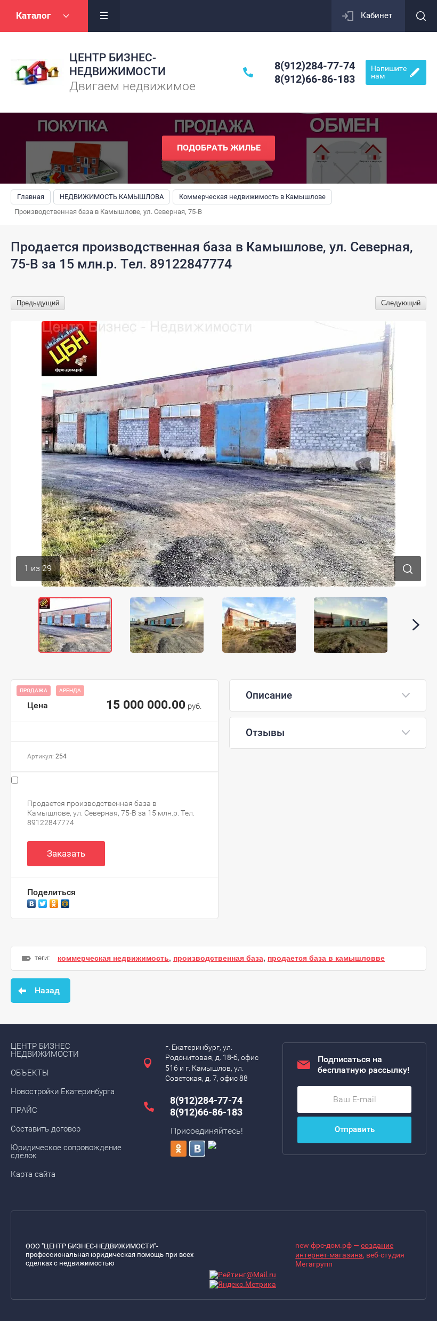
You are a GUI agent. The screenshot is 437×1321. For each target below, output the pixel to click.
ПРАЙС (24, 1110)
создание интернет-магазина (344, 1250)
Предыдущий (38, 303)
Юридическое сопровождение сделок (66, 1151)
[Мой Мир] (66, 902)
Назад (47, 990)
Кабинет (376, 15)
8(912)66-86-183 (314, 79)
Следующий (400, 303)
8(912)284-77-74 (314, 65)
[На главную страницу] (37, 72)
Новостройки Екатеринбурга (63, 1091)
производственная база (218, 958)
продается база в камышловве (326, 958)
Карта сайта (33, 1174)
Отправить (355, 1129)
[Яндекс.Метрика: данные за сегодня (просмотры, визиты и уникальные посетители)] (242, 1285)
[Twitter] (44, 902)
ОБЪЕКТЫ (30, 1073)
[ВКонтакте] (32, 902)
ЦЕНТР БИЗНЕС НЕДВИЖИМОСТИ (45, 1050)
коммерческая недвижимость (113, 958)
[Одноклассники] (55, 902)
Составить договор (45, 1129)
